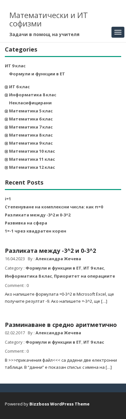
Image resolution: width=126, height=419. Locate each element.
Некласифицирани (30, 103)
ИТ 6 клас (19, 87)
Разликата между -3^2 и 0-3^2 (37, 215)
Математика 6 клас (31, 119)
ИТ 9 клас (15, 66)
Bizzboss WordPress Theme (59, 404)
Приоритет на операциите (84, 276)
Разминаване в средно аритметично (61, 325)
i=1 (8, 199)
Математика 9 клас (31, 143)
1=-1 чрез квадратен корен (35, 231)
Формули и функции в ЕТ (37, 74)
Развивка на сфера (26, 223)
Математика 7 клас (31, 127)
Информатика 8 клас (32, 95)
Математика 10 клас (32, 151)
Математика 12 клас (32, 167)
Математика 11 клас (32, 159)
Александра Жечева (58, 259)
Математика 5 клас (31, 111)
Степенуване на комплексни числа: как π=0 (54, 207)
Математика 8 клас (31, 135)
